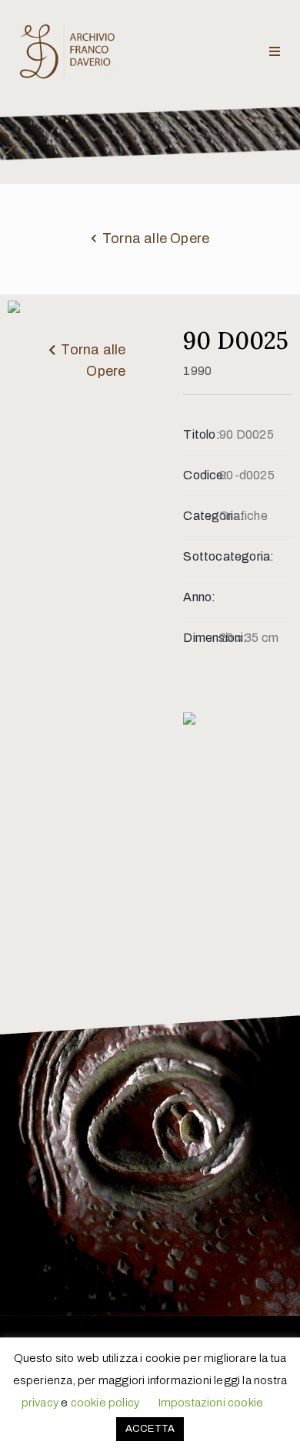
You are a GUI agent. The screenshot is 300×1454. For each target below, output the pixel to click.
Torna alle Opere (155, 238)
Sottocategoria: (201, 556)
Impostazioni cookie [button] (211, 1402)
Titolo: (201, 434)
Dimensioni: (201, 637)
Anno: (199, 597)
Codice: (201, 475)
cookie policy (105, 1402)
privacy (40, 1402)
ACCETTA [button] (150, 1428)
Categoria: (201, 515)
